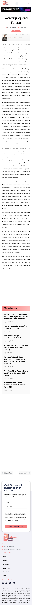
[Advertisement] (16, 288)
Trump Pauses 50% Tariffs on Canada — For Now (16, 327)
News (5, 560)
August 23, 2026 (8, 321)
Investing (6, 564)
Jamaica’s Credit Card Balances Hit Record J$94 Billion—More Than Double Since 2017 (14, 360)
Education (6, 568)
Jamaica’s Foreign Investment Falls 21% (12, 337)
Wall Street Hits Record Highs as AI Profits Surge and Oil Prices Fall (16, 373)
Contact (6, 572)
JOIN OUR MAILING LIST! (16, 526)
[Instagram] (3, 583)
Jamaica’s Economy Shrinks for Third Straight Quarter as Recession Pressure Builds (16, 316)
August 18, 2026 (8, 341)
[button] (17, 3)
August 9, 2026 (8, 378)
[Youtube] (6, 583)
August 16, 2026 (8, 352)
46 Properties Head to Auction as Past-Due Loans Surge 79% (15, 385)
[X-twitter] (14, 583)
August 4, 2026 (8, 390)
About (5, 576)
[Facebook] (10, 583)
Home (5, 557)
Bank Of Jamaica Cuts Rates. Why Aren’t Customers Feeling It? (16, 347)
